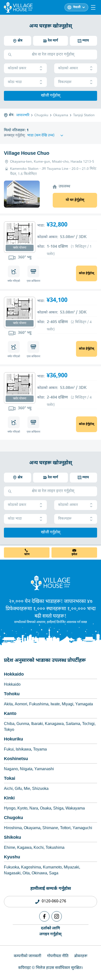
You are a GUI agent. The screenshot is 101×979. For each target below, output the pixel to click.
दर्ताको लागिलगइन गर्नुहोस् (50, 931)
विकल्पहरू (65, 82)
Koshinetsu (16, 759)
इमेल (74, 554)
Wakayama (75, 808)
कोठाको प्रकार (17, 68)
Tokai (9, 778)
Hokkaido (14, 674)
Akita (8, 704)
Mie (27, 789)
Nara (33, 808)
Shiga (58, 808)
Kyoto (22, 808)
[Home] (50, 582)
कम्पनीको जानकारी (27, 956)
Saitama (73, 724)
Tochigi (88, 724)
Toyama (40, 749)
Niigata (26, 769)
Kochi (39, 848)
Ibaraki (37, 724)
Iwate (55, 704)
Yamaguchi (82, 828)
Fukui (9, 749)
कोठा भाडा (15, 82)
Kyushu (12, 857)
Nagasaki (12, 873)
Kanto (10, 714)
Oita (26, 873)
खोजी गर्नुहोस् (50, 95)
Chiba (9, 724)
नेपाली (77, 7)
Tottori (65, 828)
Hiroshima (13, 828)
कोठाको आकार (68, 68)
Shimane (50, 828)
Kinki (9, 798)
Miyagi (67, 704)
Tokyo (9, 730)
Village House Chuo (26, 153)
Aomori (21, 704)
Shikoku (12, 837)
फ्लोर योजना (19, 248)
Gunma (22, 724)
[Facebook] (44, 916)
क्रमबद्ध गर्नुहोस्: (14, 135)
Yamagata (84, 704)
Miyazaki (71, 867)
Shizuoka (40, 789)
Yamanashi (44, 769)
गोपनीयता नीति (57, 956)
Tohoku (12, 694)
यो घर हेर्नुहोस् (75, 200)
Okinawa (39, 873)
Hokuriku (13, 739)
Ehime (9, 848)
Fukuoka (11, 867)
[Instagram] (56, 916)
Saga (53, 873)
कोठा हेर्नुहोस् (86, 273)
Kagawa (24, 848)
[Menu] (93, 7)
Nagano (11, 769)
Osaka (45, 808)
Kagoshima (31, 867)
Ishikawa (23, 749)
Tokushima (55, 848)
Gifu (18, 789)
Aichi (8, 789)
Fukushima (39, 704)
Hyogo (9, 808)
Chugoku (13, 818)
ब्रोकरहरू (81, 956)
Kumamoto (52, 867)
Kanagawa (54, 724)
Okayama (32, 828)
